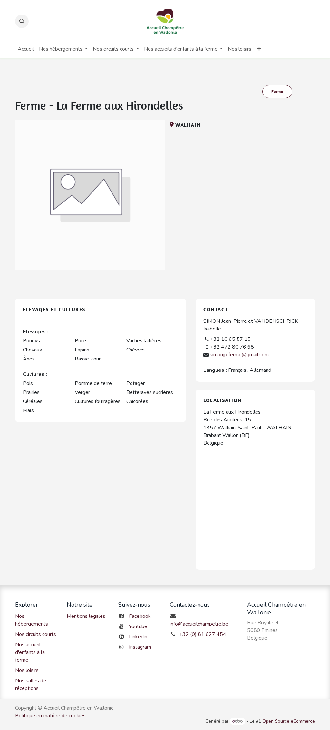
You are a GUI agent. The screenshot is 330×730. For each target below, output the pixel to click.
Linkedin (138, 636)
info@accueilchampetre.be (199, 623)
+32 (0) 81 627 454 (202, 634)
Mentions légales (86, 616)
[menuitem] (25, 49)
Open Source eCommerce (288, 721)
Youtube (138, 626)
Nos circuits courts (35, 634)
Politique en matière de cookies (50, 715)
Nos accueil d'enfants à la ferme (30, 652)
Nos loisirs (27, 670)
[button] (22, 21)
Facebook (140, 616)
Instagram (140, 647)
